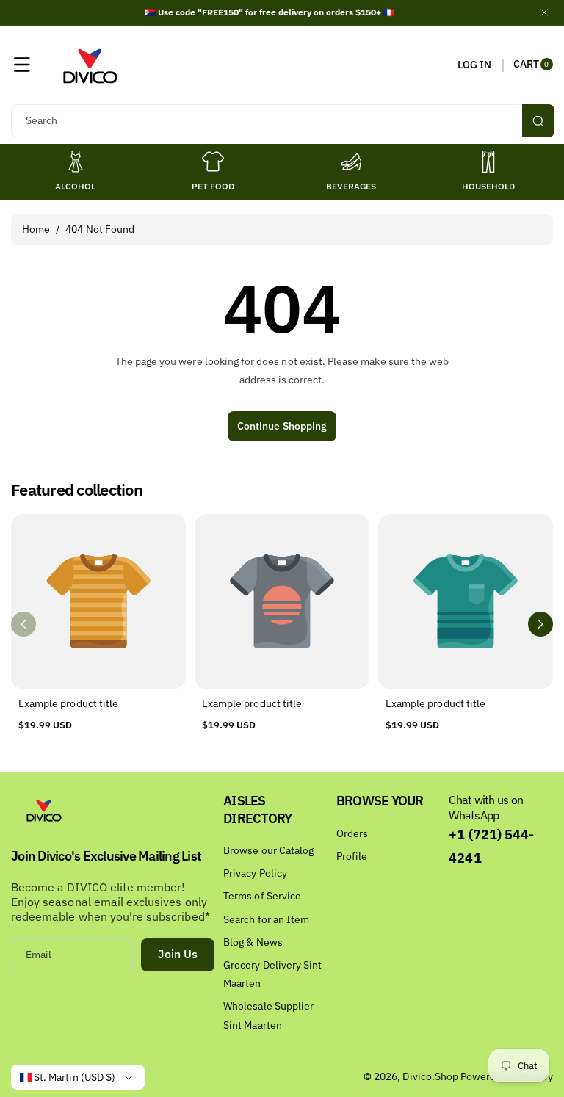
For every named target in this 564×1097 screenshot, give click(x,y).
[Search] (538, 120)
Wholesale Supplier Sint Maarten (268, 1015)
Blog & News (253, 942)
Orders (352, 833)
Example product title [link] (68, 703)
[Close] (544, 12)
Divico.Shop (430, 1076)
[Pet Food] (213, 162)
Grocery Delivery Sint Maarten (272, 974)
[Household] (488, 162)
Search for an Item (266, 919)
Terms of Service (262, 895)
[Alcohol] (75, 162)
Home (36, 229)
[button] (22, 65)
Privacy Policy (255, 873)
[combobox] (282, 120)
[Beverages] (351, 162)
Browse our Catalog (268, 850)
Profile (351, 856)
